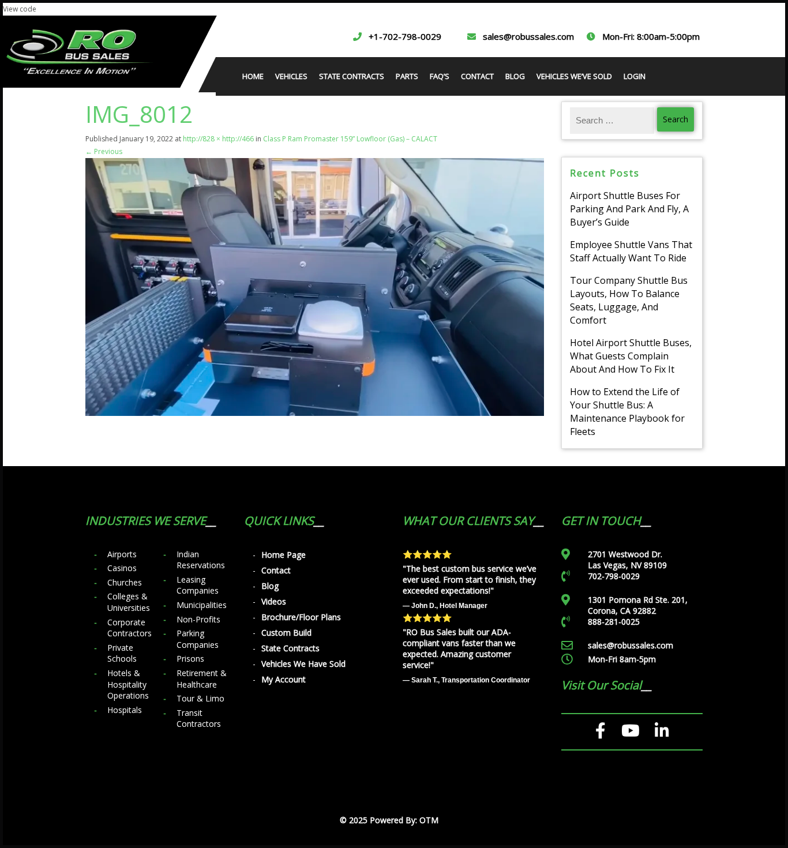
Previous (103, 151)
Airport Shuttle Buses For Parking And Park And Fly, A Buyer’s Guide (629, 208)
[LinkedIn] (662, 731)
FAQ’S (439, 76)
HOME (253, 76)
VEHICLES (291, 76)
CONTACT (477, 76)
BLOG (515, 76)
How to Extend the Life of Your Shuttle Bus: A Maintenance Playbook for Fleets (627, 411)
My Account (283, 679)
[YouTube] (630, 731)
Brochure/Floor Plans (301, 616)
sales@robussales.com (528, 36)
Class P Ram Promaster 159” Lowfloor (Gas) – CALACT (350, 139)
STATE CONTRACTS (351, 76)
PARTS (407, 76)
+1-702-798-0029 (405, 36)
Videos (273, 601)
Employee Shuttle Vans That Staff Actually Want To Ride (631, 251)
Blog (270, 585)
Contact (276, 570)
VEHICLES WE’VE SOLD (574, 76)
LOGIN (635, 76)
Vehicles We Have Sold (303, 663)
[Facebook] (601, 731)
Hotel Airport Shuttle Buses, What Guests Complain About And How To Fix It (631, 356)
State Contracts (290, 648)
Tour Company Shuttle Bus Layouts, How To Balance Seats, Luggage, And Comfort (629, 300)
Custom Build (286, 632)
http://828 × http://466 (218, 139)
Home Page (283, 554)
